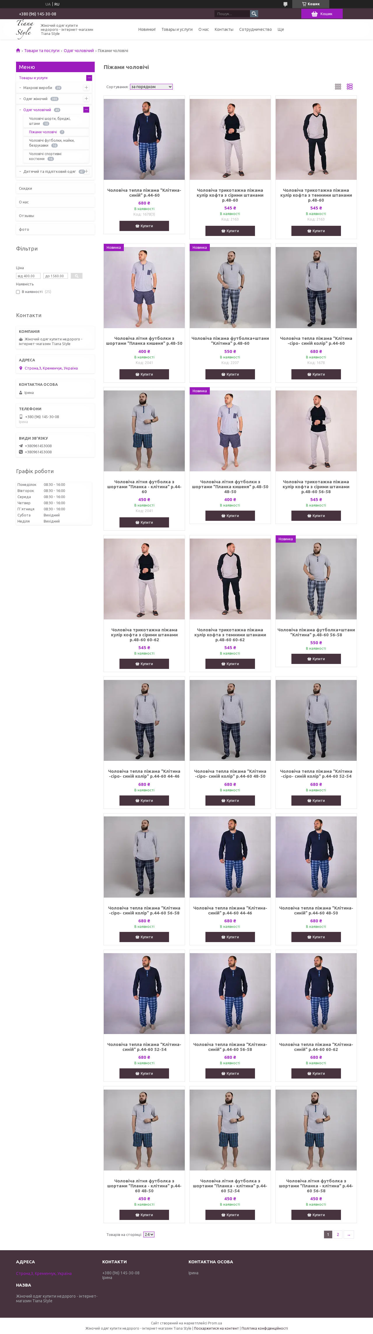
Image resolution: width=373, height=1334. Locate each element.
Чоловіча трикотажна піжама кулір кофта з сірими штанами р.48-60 (230, 195)
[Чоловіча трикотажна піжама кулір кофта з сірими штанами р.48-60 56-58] (316, 431)
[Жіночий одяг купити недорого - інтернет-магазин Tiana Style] (25, 29)
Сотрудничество (255, 29)
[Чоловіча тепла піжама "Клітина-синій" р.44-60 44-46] (230, 857)
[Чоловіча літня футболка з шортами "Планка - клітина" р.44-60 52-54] (230, 1130)
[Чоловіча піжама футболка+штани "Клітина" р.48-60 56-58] (316, 579)
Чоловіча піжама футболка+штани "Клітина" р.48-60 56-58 (316, 632)
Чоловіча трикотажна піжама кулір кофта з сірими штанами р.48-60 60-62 (144, 634)
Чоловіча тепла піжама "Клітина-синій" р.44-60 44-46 (230, 910)
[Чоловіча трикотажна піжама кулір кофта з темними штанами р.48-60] (316, 139)
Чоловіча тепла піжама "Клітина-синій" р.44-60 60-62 (316, 1047)
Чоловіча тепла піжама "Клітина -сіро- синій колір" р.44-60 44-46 (144, 774)
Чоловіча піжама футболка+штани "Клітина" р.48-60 (230, 341)
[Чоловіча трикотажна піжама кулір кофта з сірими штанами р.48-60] (230, 139)
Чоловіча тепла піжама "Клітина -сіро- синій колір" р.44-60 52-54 (316, 774)
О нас (203, 29)
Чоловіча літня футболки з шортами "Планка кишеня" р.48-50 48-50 (230, 486)
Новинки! (147, 29)
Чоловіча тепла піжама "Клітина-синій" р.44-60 (144, 193)
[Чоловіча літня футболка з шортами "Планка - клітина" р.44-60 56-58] (316, 1130)
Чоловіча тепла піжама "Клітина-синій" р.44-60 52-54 (144, 1047)
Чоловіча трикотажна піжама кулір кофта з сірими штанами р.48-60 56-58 (316, 486)
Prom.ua (215, 1323)
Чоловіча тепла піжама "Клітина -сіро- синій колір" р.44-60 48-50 (230, 774)
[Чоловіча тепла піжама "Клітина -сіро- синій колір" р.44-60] (316, 287)
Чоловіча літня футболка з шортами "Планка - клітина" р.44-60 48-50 (144, 1185)
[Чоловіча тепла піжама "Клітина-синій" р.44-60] (144, 139)
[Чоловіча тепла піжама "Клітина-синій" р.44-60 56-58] (230, 993)
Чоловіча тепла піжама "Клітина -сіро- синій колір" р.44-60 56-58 (144, 910)
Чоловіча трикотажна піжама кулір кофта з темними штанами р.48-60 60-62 (230, 634)
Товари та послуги (41, 50)
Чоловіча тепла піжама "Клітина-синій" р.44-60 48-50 (316, 910)
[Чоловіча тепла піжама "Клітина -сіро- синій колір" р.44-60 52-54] (316, 720)
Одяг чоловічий (79, 50)
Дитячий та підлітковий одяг (49, 171)
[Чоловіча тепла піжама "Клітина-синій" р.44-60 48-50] (316, 857)
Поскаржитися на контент (216, 1328)
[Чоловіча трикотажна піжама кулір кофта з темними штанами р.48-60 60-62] (230, 579)
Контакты (224, 29)
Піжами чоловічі (43, 132)
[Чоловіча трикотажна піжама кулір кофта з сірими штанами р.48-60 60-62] (144, 579)
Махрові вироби (37, 88)
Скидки (25, 188)
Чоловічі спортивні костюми (45, 156)
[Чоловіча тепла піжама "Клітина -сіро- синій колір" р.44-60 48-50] (230, 720)
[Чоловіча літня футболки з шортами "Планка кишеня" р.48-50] (144, 287)
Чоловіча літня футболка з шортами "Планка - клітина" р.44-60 (144, 486)
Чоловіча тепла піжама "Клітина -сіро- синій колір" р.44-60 (316, 341)
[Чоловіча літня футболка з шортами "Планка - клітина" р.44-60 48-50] (144, 1130)
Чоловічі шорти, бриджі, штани (50, 121)
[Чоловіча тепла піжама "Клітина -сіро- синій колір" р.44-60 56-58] (144, 857)
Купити (147, 226)
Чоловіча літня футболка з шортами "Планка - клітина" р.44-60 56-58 (316, 1185)
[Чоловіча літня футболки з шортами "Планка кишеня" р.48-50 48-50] (230, 431)
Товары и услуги (177, 29)
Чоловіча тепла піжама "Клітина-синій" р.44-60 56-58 (230, 1047)
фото (24, 229)
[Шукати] (254, 13)
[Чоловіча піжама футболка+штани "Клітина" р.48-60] (230, 287)
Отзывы (26, 216)
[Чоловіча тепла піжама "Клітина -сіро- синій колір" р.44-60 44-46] (144, 720)
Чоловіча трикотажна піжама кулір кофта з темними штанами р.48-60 (316, 195)
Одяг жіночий (35, 99)
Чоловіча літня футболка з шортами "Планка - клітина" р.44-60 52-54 (230, 1185)
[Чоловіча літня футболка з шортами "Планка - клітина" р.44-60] (144, 431)
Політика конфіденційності (265, 1328)
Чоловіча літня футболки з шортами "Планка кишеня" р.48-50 (144, 341)
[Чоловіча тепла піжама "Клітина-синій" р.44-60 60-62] (316, 993)
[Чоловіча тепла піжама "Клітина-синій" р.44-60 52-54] (144, 993)
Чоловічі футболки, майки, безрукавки (52, 142)
